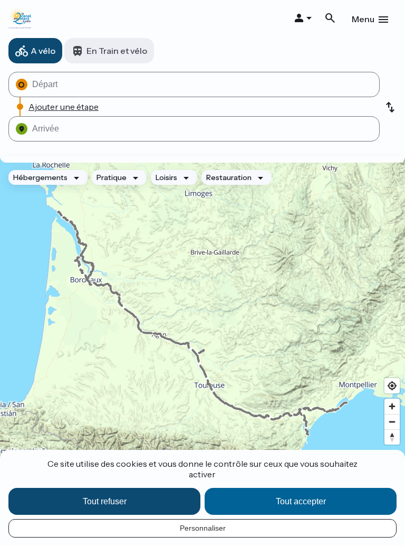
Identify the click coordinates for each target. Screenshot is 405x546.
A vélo (43, 50)
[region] (202, 323)
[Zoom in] (392, 406)
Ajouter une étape (63, 106)
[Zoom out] (392, 421)
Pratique (112, 177)
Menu (363, 19)
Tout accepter (301, 501)
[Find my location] (392, 385)
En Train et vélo (116, 50)
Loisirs (166, 177)
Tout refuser (105, 501)
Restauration (229, 177)
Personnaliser (203, 528)
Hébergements (40, 177)
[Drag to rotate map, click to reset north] (392, 437)
